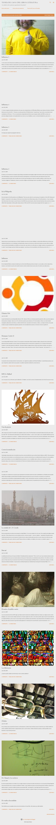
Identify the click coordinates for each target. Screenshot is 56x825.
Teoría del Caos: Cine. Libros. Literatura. (20, 2)
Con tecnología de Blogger (28, 819)
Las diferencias (6, 668)
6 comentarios (13, 269)
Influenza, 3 (5, 127)
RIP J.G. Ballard (7, 374)
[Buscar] (50, 2)
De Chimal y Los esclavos (10, 778)
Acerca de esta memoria (18, 8)
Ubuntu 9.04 (6, 313)
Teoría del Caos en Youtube (33, 8)
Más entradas (50, 814)
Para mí (4, 550)
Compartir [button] (4, 71)
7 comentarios (13, 464)
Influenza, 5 (5, 57)
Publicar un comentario (15, 136)
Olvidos (4, 721)
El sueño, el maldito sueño (10, 609)
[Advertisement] (28, 88)
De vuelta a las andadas (9, 800)
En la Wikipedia (7, 191)
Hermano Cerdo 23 (8, 336)
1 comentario (12, 119)
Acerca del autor (5, 8)
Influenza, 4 (5, 104)
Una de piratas (6, 427)
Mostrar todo (49, 15)
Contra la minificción (8, 449)
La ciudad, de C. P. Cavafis (10, 528)
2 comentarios (13, 71)
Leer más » (51, 71)
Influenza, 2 (5, 169)
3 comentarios (13, 733)
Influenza (5, 258)
